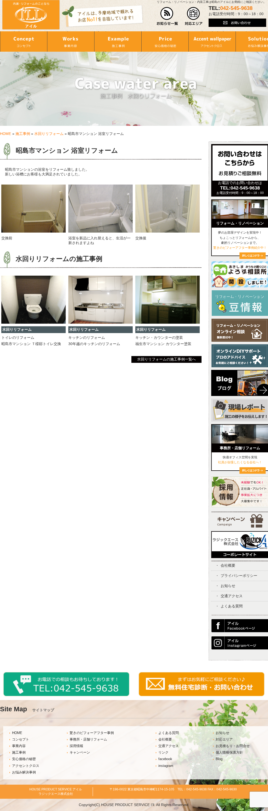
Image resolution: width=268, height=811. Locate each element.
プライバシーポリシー (239, 575)
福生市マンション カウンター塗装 (163, 344)
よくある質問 (232, 606)
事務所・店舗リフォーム (88, 739)
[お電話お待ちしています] (66, 695)
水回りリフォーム (49, 134)
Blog (219, 759)
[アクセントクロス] (212, 41)
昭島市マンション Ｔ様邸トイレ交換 (31, 344)
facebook (165, 759)
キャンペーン (80, 752)
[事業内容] (70, 41)
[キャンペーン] (240, 526)
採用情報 (76, 746)
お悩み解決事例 (24, 772)
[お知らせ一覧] (167, 24)
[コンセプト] (23, 41)
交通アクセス (232, 596)
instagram (165, 766)
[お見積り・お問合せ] (201, 695)
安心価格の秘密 (24, 759)
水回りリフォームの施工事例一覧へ (166, 359)
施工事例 (22, 134)
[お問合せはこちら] (240, 179)
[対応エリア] (193, 24)
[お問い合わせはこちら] (237, 25)
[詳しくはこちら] (252, 472)
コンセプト (20, 739)
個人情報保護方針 (229, 752)
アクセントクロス (25, 766)
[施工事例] (117, 41)
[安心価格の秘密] (164, 41)
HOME (5, 134)
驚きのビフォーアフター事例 (92, 733)
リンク (163, 752)
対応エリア (224, 739)
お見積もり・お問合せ (233, 746)
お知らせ (228, 586)
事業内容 (19, 746)
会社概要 (228, 565)
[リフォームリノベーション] (252, 258)
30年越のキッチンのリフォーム (94, 344)
